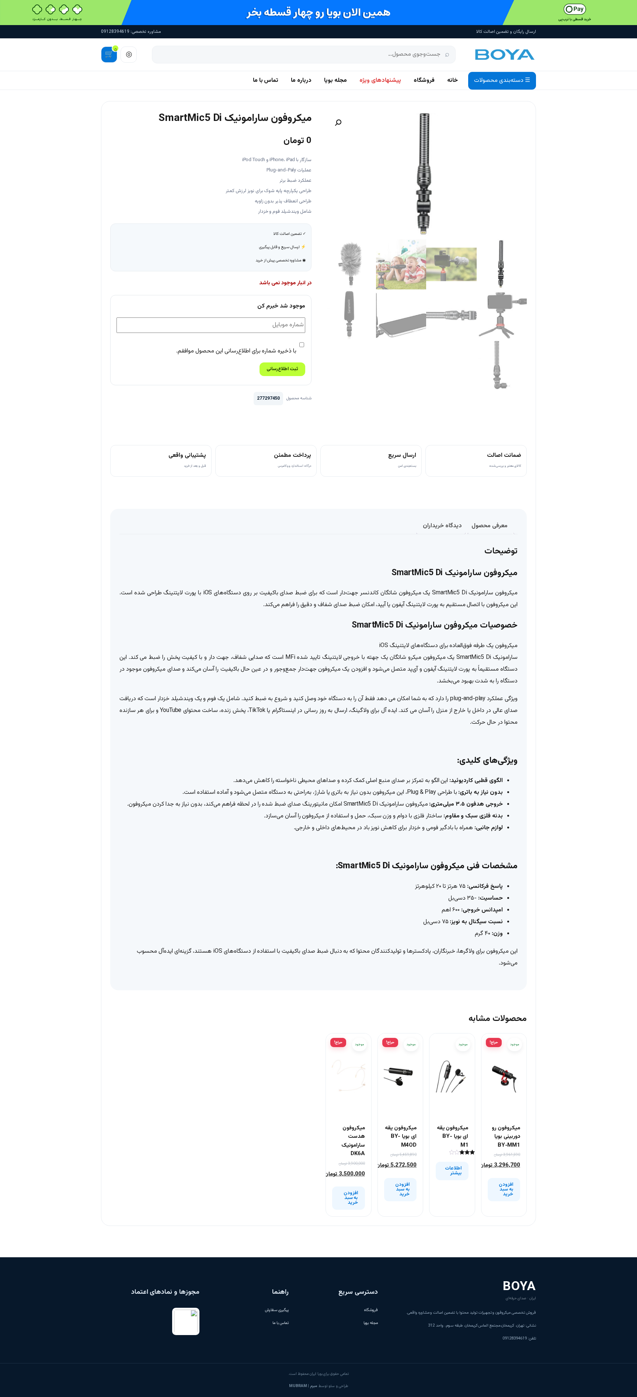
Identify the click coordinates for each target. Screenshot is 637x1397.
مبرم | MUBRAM (303, 1386)
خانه (452, 80)
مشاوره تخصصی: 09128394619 (131, 31)
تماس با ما (266, 80)
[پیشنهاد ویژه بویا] (318, 12)
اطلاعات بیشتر (453, 1171)
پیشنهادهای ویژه (380, 80)
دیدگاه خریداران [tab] (442, 526)
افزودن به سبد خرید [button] (506, 1189)
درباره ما (301, 80)
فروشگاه (424, 80)
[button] (338, 122)
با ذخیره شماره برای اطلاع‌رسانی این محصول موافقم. (237, 351)
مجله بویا (335, 80)
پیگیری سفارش (277, 1310)
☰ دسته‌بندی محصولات (502, 80)
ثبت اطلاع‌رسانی (282, 369)
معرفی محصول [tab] (489, 526)
